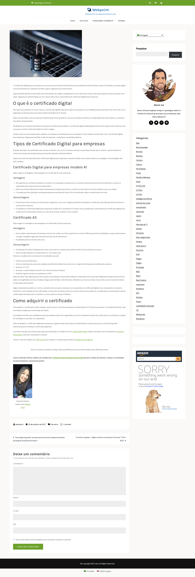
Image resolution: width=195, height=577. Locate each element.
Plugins (139, 259)
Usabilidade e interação (145, 306)
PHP (138, 254)
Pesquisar (141, 48)
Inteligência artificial (144, 199)
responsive (140, 284)
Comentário (18, 463)
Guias (138, 181)
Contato (121, 21)
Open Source (141, 246)
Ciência (139, 164)
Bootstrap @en (142, 147)
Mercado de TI (142, 224)
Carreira (139, 160)
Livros (138, 220)
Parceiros (54, 424)
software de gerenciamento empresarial (67, 358)
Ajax (137, 143)
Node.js (139, 241)
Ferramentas (141, 169)
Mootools (140, 233)
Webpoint (100, 10)
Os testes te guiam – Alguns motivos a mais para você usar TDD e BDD (101, 439)
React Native (141, 280)
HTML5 (139, 190)
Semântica (140, 289)
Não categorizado (143, 237)
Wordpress (140, 319)
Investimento (141, 207)
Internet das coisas (143, 203)
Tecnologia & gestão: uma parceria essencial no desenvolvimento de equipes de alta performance (39, 439)
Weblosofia (140, 314)
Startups (139, 297)
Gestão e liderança (143, 177)
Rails (138, 271)
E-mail (16, 511)
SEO (137, 293)
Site (14, 524)
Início (72, 21)
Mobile (139, 229)
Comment (67, 424)
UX (137, 310)
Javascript (140, 211)
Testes (138, 301)
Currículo (84, 21)
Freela (138, 173)
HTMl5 (139, 194)
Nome (16, 497)
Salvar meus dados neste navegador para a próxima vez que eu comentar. (43, 539)
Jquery (138, 216)
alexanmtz (19, 424)
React (138, 276)
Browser (139, 151)
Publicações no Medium (103, 21)
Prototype (140, 267)
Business (139, 156)
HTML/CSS (140, 186)
